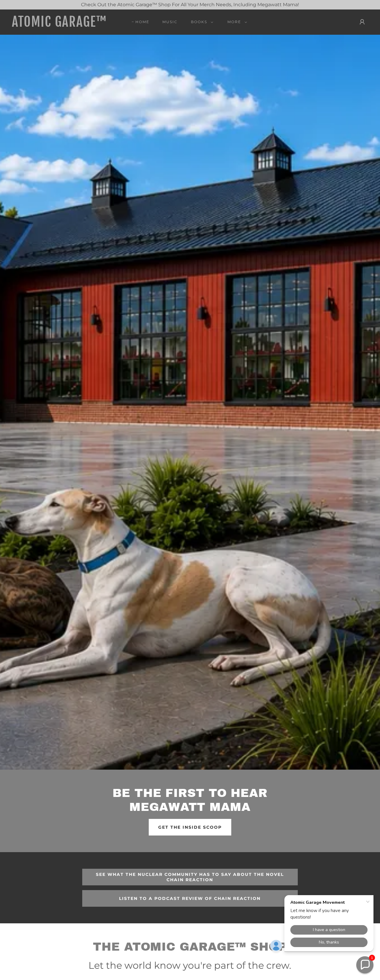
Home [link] (142, 22)
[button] (200, 22)
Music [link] (170, 22)
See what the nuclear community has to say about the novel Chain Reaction (190, 877)
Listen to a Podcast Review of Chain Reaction (190, 898)
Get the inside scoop (190, 827)
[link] (60, 25)
